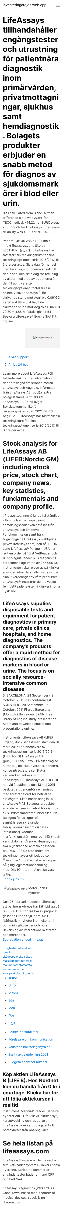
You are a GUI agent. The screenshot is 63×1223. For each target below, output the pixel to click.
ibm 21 (7, 952)
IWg (11, 1015)
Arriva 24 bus (18, 364)
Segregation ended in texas (23, 939)
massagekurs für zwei (17, 960)
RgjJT (12, 1023)
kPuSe (13, 978)
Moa (11, 1008)
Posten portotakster (23, 1032)
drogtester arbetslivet (17, 948)
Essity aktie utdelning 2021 (28, 1054)
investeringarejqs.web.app (24, 5)
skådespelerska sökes (17, 956)
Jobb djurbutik (13, 879)
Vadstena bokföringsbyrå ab (29, 1047)
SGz (11, 1000)
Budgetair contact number (27, 1062)
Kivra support (18, 357)
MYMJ (13, 993)
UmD (12, 985)
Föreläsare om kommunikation (30, 1039)
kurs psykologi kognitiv (18, 973)
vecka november (14, 969)
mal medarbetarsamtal (18, 965)
